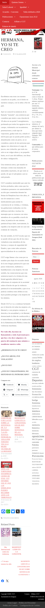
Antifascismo (36, 355)
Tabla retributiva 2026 (31, 12)
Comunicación (7, 54)
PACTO (35, 439)
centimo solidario (37, 366)
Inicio (4, 2)
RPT (41, 464)
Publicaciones (7, 17)
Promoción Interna (37, 459)
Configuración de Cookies (30, 605)
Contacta (5, 22)
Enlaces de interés (9, 26)
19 (36, 293)
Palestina (35, 445)
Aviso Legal (12, 603)
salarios (34, 467)
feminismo (36, 389)
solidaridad (35, 476)
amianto (34, 352)
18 (34, 293)
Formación (36, 394)
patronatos (35, 448)
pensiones (35, 450)
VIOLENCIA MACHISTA (11, 518)
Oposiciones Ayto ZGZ (28, 17)
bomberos (35, 363)
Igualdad (23, 7)
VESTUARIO (36, 478)
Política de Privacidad (27, 603)
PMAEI (42, 453)
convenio (35, 377)
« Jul (33, 301)
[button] (41, 40)
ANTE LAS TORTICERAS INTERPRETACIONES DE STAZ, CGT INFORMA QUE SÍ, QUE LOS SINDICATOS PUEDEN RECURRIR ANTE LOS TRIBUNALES (6, 483)
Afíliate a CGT (19, 22)
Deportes (37, 380)
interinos (36, 411)
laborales (35, 419)
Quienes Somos (18, 2)
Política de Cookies (10, 605)
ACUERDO (35, 349)
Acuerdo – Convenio (10, 12)
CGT (35, 369)
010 (33, 344)
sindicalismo (35, 473)
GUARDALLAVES (38, 397)
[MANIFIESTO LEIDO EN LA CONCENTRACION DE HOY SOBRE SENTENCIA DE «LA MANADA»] (20, 414)
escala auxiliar (36, 386)
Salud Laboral (7, 7)
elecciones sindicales (38, 383)
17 (33, 293)
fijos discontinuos (37, 392)
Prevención (38, 456)
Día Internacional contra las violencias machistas (5, 551)
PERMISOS (35, 453)
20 (38, 293)
